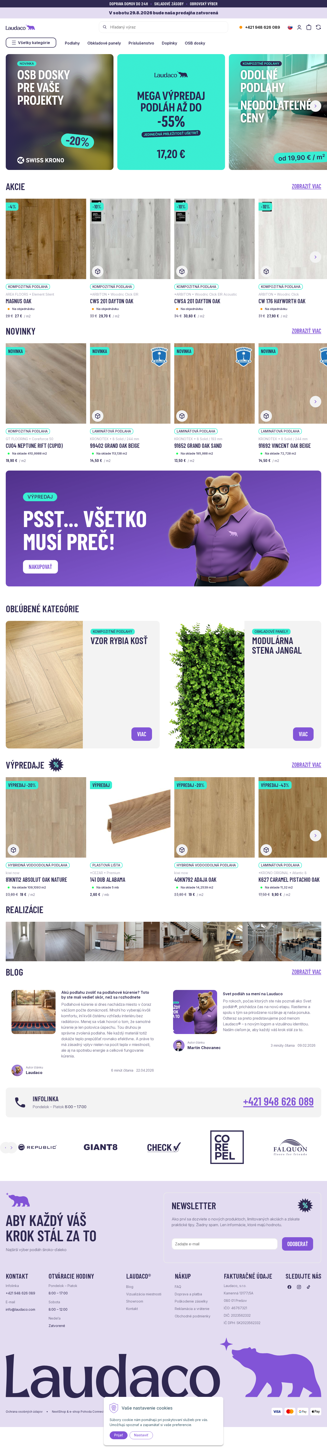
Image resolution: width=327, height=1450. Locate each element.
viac (141, 734)
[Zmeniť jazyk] (290, 27)
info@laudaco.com (20, 1309)
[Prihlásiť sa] (299, 27)
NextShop (59, 1411)
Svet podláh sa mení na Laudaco (253, 993)
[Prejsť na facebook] (289, 1287)
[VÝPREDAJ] (130, 817)
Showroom (134, 1301)
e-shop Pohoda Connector (88, 1411)
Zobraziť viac (306, 186)
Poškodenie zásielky (191, 1301)
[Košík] (309, 27)
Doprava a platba (188, 1294)
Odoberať (297, 1243)
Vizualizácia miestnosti (143, 1294)
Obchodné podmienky (192, 1316)
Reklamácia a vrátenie (192, 1308)
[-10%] (130, 238)
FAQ (178, 1286)
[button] (315, 106)
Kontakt (132, 1308)
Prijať (118, 1435)
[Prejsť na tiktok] (308, 1287)
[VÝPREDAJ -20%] (46, 817)
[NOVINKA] (46, 383)
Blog (129, 1286)
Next (11, 1147)
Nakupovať (40, 566)
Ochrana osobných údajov (24, 1411)
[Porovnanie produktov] (318, 27)
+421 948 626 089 (262, 27)
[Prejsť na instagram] (299, 1287)
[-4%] (46, 238)
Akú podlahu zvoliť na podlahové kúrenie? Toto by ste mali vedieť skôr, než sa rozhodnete (105, 995)
